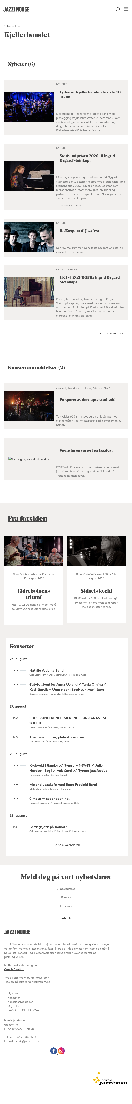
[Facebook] (54, 1053)
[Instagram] (61, 1053)
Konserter (14, 997)
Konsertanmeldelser (20, 1001)
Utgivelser (14, 1006)
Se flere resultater (111, 333)
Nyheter (13, 993)
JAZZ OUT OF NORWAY (24, 1010)
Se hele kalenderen (67, 845)
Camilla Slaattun (14, 969)
